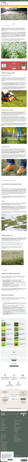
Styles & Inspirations (16, 438)
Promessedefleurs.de (4, 442)
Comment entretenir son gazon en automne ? (9, 339)
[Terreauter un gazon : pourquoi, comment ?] (3, 329)
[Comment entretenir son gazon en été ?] (16, 334)
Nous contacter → (4, 403)
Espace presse (3, 430)
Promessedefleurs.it (4, 445)
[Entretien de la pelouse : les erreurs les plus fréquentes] (3, 344)
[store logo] (4, 2)
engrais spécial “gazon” (22, 312)
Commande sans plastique (17, 427)
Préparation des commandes (18, 420)
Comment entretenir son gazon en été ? (22, 334)
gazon (6, 28)
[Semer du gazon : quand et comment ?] (3, 334)
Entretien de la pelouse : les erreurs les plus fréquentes (9, 344)
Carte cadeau (16, 430)
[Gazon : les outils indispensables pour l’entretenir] (3, 324)
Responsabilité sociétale (4, 427)
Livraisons (15, 422)
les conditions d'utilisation (23, 402)
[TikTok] (23, 415)
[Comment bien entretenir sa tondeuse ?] (16, 344)
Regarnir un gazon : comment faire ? (21, 329)
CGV (14, 456)
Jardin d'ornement (21, 327)
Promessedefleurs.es (4, 444)
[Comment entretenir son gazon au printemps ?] (16, 339)
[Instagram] (21, 413)
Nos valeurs (2, 426)
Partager (14, 360)
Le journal (15, 435)
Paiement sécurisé (16, 424)
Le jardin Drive (16, 431)
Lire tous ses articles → (14, 354)
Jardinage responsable (8, 342)
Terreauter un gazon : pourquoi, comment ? (9, 329)
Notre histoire (2, 422)
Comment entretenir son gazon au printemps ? (22, 339)
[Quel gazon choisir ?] (16, 324)
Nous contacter (3, 438)
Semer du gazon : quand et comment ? (9, 334)
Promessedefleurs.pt (4, 448)
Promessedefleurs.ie (4, 441)
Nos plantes (2, 423)
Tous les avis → (14, 401)
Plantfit (15, 426)
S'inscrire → (23, 399)
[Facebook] (22, 413)
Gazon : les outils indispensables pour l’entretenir (8, 180)
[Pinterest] (24, 413)
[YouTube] (25, 413)
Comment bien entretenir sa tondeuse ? (22, 344)
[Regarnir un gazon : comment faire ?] (16, 329)
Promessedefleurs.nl (4, 449)
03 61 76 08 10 (5, 395)
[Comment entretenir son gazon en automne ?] (3, 339)
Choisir (12, 8)
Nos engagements (3, 424)
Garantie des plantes (17, 423)
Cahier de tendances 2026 (17, 439)
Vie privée (17, 456)
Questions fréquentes (4, 435)
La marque (2, 420)
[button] (1, 4)
